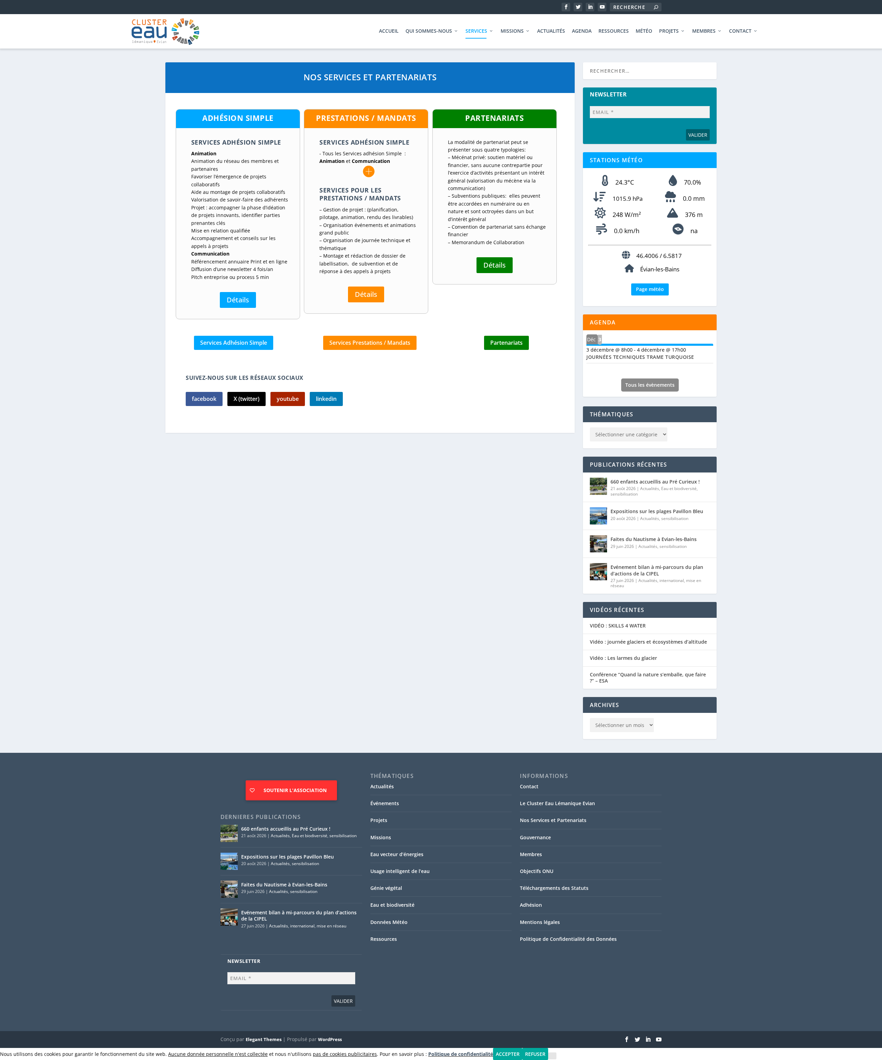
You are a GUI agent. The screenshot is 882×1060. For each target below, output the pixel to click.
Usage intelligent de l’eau (400, 871)
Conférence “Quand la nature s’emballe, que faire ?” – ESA (648, 678)
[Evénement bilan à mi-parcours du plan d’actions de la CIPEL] (598, 571)
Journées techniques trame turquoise (640, 357)
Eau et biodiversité (679, 488)
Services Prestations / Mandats (369, 342)
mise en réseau (331, 926)
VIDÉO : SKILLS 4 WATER (618, 626)
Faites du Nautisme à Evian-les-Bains (654, 539)
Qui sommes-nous (429, 31)
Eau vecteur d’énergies (396, 854)
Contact (740, 31)
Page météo (650, 289)
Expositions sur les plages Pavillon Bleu (657, 511)
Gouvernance (535, 837)
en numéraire (499, 203)
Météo (644, 31)
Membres (704, 31)
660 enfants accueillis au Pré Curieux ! (655, 481)
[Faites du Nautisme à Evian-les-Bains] (598, 543)
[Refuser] (552, 1055)
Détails (238, 299)
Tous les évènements (650, 385)
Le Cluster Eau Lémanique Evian (557, 803)
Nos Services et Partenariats (553, 820)
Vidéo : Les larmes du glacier (623, 658)
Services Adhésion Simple (233, 342)
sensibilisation (624, 494)
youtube (288, 399)
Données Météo (389, 922)
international (671, 580)
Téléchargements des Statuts (554, 888)
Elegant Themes (263, 1039)
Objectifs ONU (536, 871)
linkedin (326, 399)
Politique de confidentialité (460, 1054)
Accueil (389, 31)
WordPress (330, 1039)
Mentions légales (540, 922)
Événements (384, 803)
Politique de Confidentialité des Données (568, 939)
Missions (512, 31)
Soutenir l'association (295, 790)
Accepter (508, 1054)
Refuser (535, 1054)
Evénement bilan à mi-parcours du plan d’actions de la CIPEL (657, 570)
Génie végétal (386, 888)
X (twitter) (246, 399)
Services (476, 31)
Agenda (582, 31)
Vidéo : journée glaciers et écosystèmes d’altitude (648, 642)
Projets (669, 31)
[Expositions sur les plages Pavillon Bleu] (598, 515)
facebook (204, 399)
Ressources (613, 31)
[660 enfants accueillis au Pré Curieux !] (598, 486)
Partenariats (506, 342)
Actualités (551, 31)
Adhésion (531, 905)
